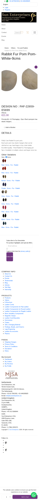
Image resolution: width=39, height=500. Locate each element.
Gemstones (8, 320)
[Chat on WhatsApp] (34, 495)
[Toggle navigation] (35, 32)
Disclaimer (8, 348)
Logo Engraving (10, 329)
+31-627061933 (14, 1)
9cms (9, 157)
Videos (7, 300)
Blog (3, 40)
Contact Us (8, 276)
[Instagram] (6, 440)
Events (4, 36)
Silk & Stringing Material (12, 324)
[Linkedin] (6, 445)
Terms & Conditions (11, 346)
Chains (7, 322)
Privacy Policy (9, 344)
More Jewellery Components (14, 313)
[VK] (6, 452)
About (3, 28)
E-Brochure (8, 302)
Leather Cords (9, 304)
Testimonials (9, 280)
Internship (8, 289)
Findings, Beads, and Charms (14, 327)
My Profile (8, 366)
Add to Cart (25, 497)
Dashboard (8, 359)
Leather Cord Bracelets (12, 318)
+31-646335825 (25, 1)
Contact (4, 32)
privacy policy (25, 251)
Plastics (7, 333)
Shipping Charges (10, 342)
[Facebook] (6, 450)
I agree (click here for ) (18, 251)
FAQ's (7, 351)
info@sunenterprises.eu (14, 396)
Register (7, 10)
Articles (7, 285)
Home (4, 25)
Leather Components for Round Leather (17, 309)
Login (6, 7)
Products (8, 298)
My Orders (8, 361)
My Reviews (9, 364)
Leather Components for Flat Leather (17, 307)
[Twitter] (6, 447)
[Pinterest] (6, 443)
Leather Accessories (11, 331)
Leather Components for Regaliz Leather (18, 311)
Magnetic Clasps (10, 316)
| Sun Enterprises (14, 429)
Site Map (7, 287)
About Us (8, 274)
